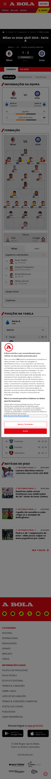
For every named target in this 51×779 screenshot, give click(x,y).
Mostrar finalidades (25, 424)
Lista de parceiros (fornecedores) (16, 416)
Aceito (25, 431)
